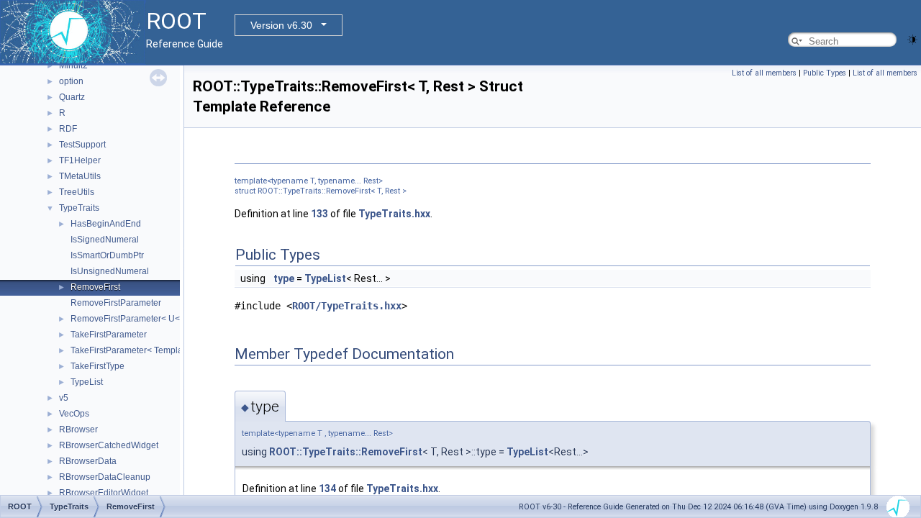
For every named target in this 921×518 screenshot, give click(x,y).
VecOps (74, 414)
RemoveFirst (95, 287)
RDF (68, 129)
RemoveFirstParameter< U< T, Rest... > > (150, 319)
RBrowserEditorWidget (103, 493)
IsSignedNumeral (105, 240)
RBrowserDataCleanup (104, 477)
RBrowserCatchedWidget (108, 445)
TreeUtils (76, 192)
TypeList (87, 382)
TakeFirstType (97, 366)
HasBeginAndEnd (106, 224)
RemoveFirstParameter (116, 303)
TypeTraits (79, 208)
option (71, 81)
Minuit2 (73, 65)
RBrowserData (88, 461)
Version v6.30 (281, 25)
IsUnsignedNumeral (110, 271)
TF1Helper (80, 160)
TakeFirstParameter (109, 335)
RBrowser (78, 429)
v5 (63, 398)
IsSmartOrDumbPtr (107, 255)
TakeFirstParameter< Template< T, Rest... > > (158, 350)
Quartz (72, 97)
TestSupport (82, 145)
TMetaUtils (80, 176)
